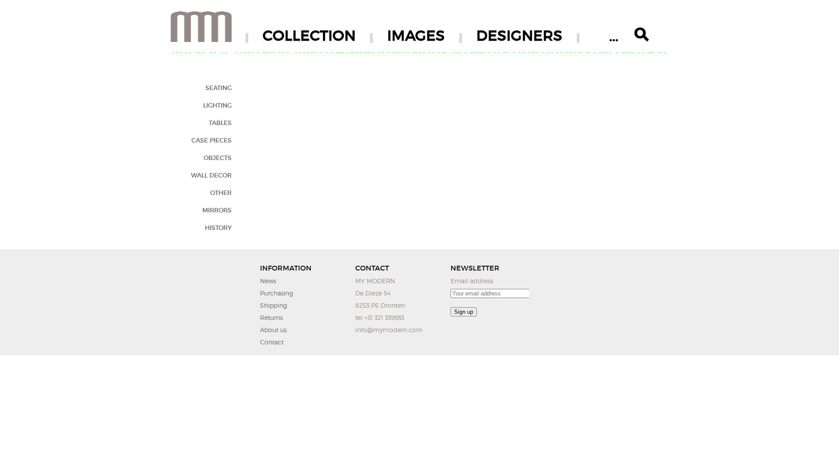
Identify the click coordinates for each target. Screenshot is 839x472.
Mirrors (217, 210)
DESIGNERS (519, 36)
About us (273, 329)
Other (221, 193)
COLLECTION (309, 36)
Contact (272, 342)
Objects (218, 158)
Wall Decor (211, 175)
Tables (220, 123)
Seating (218, 88)
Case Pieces (211, 140)
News (268, 281)
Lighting (217, 105)
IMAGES (416, 36)
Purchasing (276, 293)
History (218, 228)
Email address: (472, 281)
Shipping (273, 305)
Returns (271, 317)
